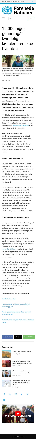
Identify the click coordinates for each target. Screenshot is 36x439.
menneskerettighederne (21, 126)
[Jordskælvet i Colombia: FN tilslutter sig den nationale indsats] (6, 383)
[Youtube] (4, 400)
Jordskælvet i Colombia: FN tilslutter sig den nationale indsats (21, 382)
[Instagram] (16, 394)
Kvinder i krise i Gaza (9, 299)
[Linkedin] (21, 394)
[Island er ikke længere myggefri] (6, 354)
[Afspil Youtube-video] (18, 414)
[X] (27, 394)
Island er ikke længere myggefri (22, 351)
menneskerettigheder (9, 249)
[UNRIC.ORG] (18, 10)
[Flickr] (10, 394)
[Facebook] (4, 394)
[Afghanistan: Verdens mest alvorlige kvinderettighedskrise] (6, 363)
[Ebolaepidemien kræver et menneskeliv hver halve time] (6, 373)
